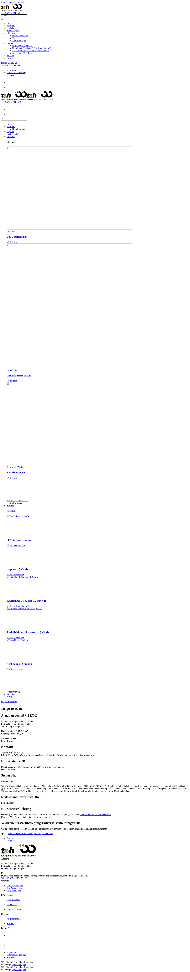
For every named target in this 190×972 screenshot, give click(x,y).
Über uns (11, 33)
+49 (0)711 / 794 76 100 (12, 102)
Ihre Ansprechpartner (16, 888)
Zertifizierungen (19, 40)
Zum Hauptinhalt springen (12, 2)
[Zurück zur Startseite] (11, 10)
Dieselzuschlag (18, 129)
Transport (11, 25)
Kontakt (10, 55)
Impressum (11, 70)
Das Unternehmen (20, 35)
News (9, 58)
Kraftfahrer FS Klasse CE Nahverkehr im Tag (32, 48)
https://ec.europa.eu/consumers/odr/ (95, 814)
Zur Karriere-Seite (15, 669)
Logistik (10, 28)
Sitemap (10, 75)
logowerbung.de (19, 964)
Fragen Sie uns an (9, 63)
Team (14, 38)
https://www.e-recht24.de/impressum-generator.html (30, 833)
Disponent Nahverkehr (22, 45)
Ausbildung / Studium (22, 53)
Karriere (10, 43)
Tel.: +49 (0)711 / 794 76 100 (14, 878)
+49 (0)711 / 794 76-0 (10, 13)
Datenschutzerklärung (16, 72)
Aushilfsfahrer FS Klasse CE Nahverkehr (30, 50)
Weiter (9, 841)
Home (9, 23)
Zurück (10, 838)
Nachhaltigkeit (13, 30)
